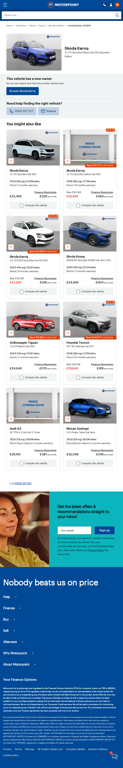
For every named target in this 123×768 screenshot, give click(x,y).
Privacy (7, 749)
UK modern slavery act (50, 749)
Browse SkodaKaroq (23, 91)
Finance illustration (45, 192)
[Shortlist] (117, 4)
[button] (5, 5)
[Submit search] (117, 15)
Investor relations (98, 749)
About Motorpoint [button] (16, 664)
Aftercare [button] (10, 641)
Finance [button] (9, 608)
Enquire (51, 111)
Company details (75, 749)
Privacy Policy (96, 550)
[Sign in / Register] (111, 4)
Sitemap (29, 749)
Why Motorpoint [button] (15, 653)
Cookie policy (11, 755)
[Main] (63, 5)
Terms (18, 749)
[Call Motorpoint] (104, 4)
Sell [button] (5, 630)
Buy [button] (6, 619)
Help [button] (6, 596)
